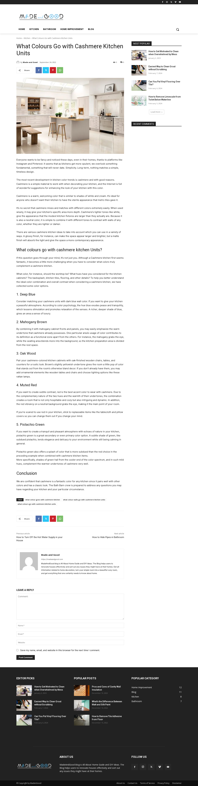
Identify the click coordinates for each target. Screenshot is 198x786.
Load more (155, 112)
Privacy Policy (163, 783)
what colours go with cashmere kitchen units (37, 504)
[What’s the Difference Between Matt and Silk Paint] (81, 705)
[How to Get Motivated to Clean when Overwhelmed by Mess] (138, 55)
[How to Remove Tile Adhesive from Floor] (81, 720)
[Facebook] (162, 2)
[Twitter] (171, 2)
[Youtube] (180, 2)
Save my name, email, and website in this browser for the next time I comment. (60, 650)
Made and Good (30, 62)
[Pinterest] (53, 70)
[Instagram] (167, 2)
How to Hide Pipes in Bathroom (108, 537)
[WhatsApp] (60, 70)
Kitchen (27, 38)
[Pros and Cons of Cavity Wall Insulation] (81, 690)
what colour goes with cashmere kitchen (42, 499)
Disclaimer (177, 783)
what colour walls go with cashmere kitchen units (84, 499)
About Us (120, 783)
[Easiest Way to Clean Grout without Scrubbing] (138, 70)
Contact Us (132, 783)
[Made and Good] (18, 62)
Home (19, 38)
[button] (178, 29)
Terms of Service (147, 783)
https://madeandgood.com (52, 559)
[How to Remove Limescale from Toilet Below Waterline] (138, 100)
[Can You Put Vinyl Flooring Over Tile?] (138, 85)
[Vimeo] (175, 2)
